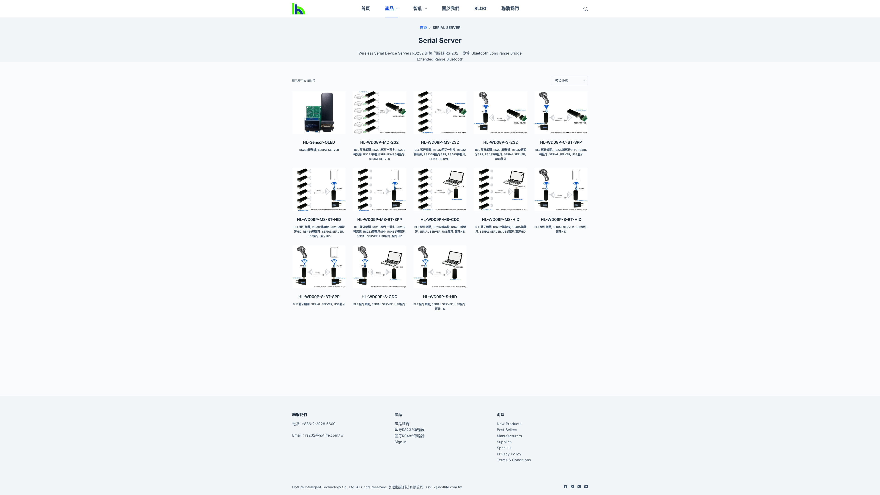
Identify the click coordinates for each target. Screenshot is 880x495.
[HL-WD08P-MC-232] (379, 112)
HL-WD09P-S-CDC (379, 296)
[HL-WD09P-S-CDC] (379, 266)
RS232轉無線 (307, 149)
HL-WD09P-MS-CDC (440, 219)
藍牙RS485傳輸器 (409, 436)
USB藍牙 (500, 159)
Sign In (400, 442)
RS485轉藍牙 (396, 154)
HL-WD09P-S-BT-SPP (319, 296)
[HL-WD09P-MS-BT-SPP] (379, 189)
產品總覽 (402, 423)
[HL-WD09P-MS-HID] (500, 189)
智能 (417, 8)
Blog (480, 8)
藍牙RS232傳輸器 (409, 429)
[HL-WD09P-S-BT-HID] (561, 189)
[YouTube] (586, 486)
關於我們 (450, 8)
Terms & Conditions (514, 460)
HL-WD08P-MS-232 (440, 142)
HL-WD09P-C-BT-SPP (561, 142)
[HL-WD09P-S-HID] (440, 266)
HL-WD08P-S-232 (500, 142)
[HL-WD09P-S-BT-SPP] (319, 266)
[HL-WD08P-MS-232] (440, 112)
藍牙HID (325, 236)
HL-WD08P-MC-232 (379, 142)
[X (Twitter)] (572, 486)
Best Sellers (507, 429)
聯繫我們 (510, 8)
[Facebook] (565, 486)
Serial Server (328, 149)
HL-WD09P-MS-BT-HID (319, 219)
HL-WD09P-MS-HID (500, 219)
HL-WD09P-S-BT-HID (561, 219)
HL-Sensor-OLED (319, 142)
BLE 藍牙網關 (362, 149)
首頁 (365, 8)
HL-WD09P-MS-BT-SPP (379, 219)
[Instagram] (579, 486)
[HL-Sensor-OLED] (319, 112)
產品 (389, 8)
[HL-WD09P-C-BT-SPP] (561, 112)
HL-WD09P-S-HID (440, 296)
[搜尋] (585, 9)
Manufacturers (509, 436)
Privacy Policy (509, 454)
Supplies (504, 442)
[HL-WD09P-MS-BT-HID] (319, 189)
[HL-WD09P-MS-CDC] (440, 189)
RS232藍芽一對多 (383, 149)
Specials (504, 448)
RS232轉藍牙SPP (374, 154)
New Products (509, 423)
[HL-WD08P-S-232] (500, 112)
